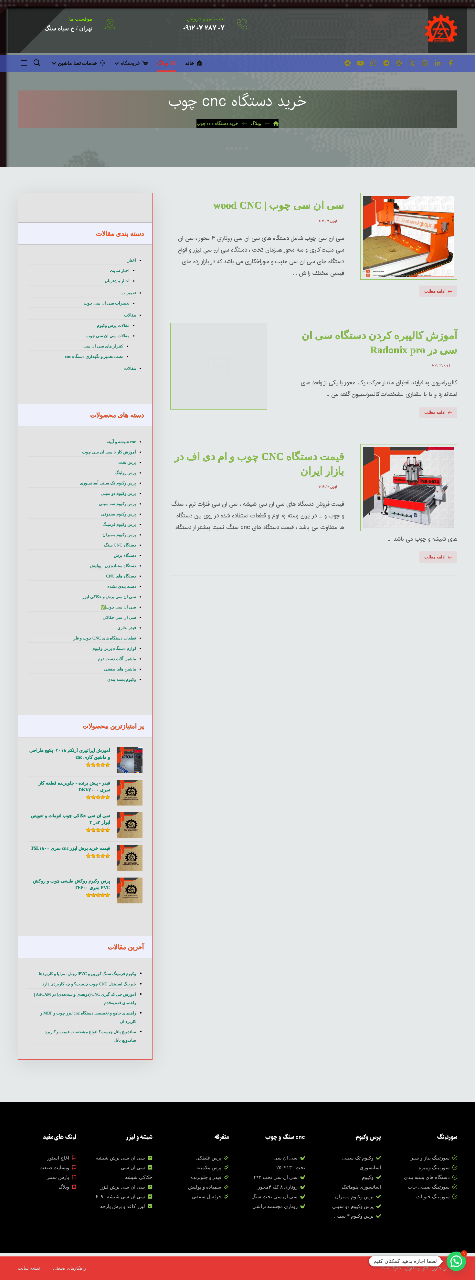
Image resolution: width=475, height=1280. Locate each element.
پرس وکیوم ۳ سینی (354, 1216)
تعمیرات (128, 292)
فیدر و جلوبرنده (205, 1177)
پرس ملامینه (208, 1167)
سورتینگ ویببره (434, 1167)
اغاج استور (58, 1157)
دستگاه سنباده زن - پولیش (113, 565)
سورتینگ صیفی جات (429, 1187)
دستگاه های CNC (121, 576)
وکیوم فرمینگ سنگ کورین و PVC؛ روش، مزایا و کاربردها (87, 973)
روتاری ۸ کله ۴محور (278, 1187)
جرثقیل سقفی (206, 1196)
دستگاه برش (125, 555)
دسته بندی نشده (121, 586)
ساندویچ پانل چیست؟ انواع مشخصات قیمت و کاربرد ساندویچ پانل (90, 1036)
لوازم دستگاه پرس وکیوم (114, 648)
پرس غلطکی (208, 1157)
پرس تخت (127, 462)
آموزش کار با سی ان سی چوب (109, 452)
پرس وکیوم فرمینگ (119, 524)
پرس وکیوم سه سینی (117, 503)
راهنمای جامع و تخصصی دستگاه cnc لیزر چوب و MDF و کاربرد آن (88, 1017)
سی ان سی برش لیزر (122, 1187)
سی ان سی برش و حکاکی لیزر (109, 596)
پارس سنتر (58, 1177)
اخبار (132, 260)
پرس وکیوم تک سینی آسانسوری (108, 483)
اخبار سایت (120, 270)
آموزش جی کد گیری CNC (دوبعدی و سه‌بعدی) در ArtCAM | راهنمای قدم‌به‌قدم (85, 998)
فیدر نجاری (126, 627)
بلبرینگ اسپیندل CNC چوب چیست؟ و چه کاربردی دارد (89, 984)
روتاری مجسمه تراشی (275, 1206)
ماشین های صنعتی (120, 669)
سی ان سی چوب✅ (118, 607)
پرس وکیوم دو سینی (118, 493)
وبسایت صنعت (54, 1167)
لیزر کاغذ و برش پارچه (122, 1206)
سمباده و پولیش (204, 1187)
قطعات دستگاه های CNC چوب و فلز (104, 638)
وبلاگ (63, 1187)
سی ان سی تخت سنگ (274, 1196)
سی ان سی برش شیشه (120, 1157)
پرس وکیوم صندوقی (118, 514)
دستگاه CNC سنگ (120, 545)
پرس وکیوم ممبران (119, 534)
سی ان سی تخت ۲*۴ (276, 1177)
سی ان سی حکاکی (119, 617)
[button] (450, 63)
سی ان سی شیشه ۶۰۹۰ (120, 1196)
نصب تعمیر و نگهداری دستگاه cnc (94, 356)
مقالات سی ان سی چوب (108, 335)
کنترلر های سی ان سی (103, 346)
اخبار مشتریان (117, 280)
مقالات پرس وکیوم (113, 325)
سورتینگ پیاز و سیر (430, 1157)
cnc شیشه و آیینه (121, 441)
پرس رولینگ (125, 472)
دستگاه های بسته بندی (427, 1177)
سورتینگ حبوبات (433, 1196)
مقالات (130, 315)
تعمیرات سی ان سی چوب (107, 303)
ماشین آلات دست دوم (117, 658)
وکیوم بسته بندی (121, 679)
